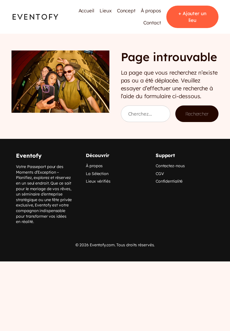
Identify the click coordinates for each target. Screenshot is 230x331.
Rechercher (196, 114)
